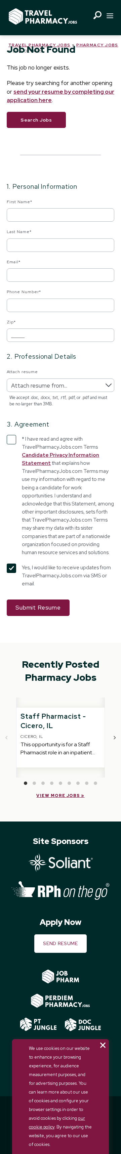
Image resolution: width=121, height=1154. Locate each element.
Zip (11, 322)
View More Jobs (58, 795)
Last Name (19, 231)
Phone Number (24, 292)
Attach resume (22, 371)
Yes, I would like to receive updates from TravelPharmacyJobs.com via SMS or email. (66, 575)
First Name (19, 202)
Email (14, 262)
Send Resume (60, 943)
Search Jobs (36, 120)
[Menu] (110, 16)
